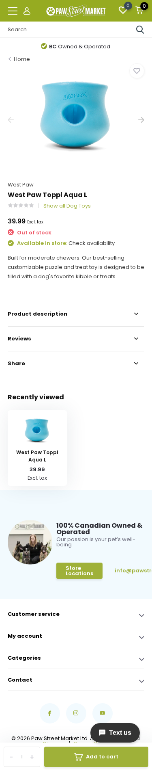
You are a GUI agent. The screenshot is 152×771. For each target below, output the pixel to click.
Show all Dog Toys (67, 206)
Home (22, 59)
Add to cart (102, 756)
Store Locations (79, 570)
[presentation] (11, 120)
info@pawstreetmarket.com (131, 570)
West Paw (21, 184)
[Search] (140, 30)
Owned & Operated (79, 46)
